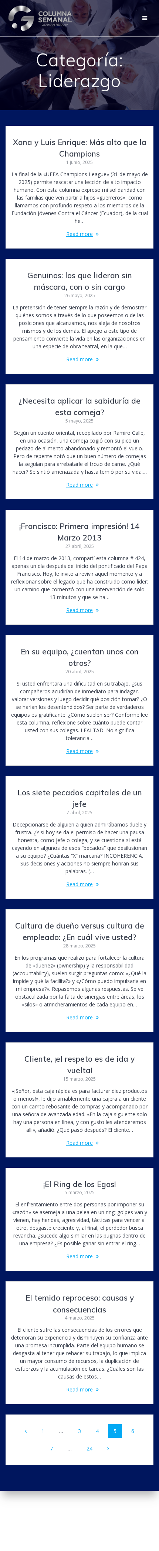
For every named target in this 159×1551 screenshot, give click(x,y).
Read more (79, 233)
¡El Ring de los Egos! (79, 1184)
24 (92, 1448)
